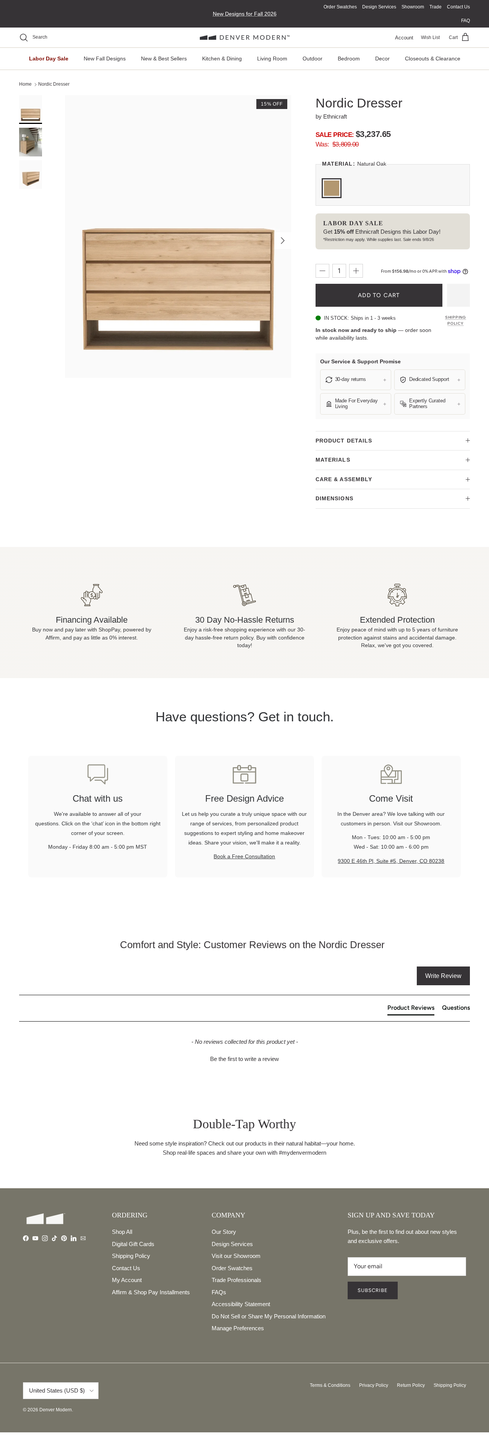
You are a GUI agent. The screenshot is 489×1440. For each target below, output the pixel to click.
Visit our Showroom (236, 1256)
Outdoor (312, 58)
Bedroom (349, 58)
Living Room (272, 58)
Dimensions (334, 498)
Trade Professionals (236, 1280)
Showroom (413, 7)
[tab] (410, 1009)
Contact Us (458, 7)
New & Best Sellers (164, 58)
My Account (127, 1280)
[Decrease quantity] (322, 271)
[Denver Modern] (245, 37)
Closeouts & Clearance (432, 58)
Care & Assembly (344, 479)
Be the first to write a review (244, 1059)
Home (25, 84)
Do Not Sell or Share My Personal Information (268, 1316)
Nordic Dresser (54, 84)
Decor (382, 58)
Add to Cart (379, 295)
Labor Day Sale (48, 58)
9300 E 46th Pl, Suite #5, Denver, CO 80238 (391, 861)
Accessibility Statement (241, 1304)
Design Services (379, 7)
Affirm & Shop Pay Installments (151, 1292)
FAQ (465, 20)
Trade (435, 7)
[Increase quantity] (356, 271)
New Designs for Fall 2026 (245, 14)
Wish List (430, 37)
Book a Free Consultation (244, 856)
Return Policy (411, 1385)
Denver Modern (55, 1409)
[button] (244, 1058)
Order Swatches (340, 7)
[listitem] (355, 379)
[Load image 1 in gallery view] (178, 236)
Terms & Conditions (330, 1385)
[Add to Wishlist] (458, 295)
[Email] (83, 1238)
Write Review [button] (443, 976)
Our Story (224, 1231)
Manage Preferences (238, 1328)
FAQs (219, 1292)
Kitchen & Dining (222, 58)
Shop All (122, 1231)
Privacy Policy (373, 1385)
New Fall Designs (105, 58)
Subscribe (373, 1290)
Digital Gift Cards (133, 1244)
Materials (333, 460)
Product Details (344, 441)
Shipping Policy (455, 320)
